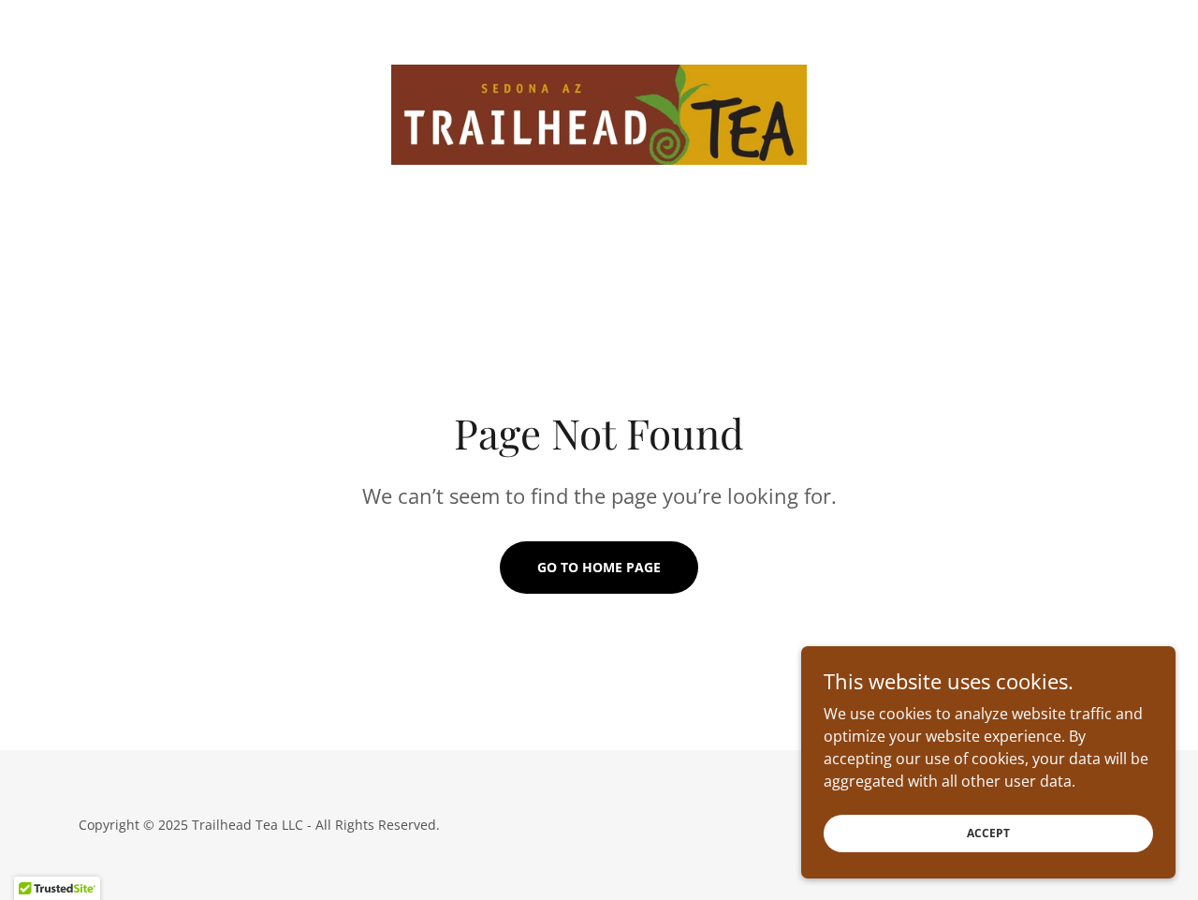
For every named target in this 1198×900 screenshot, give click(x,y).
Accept (988, 833)
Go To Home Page (599, 567)
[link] (599, 113)
